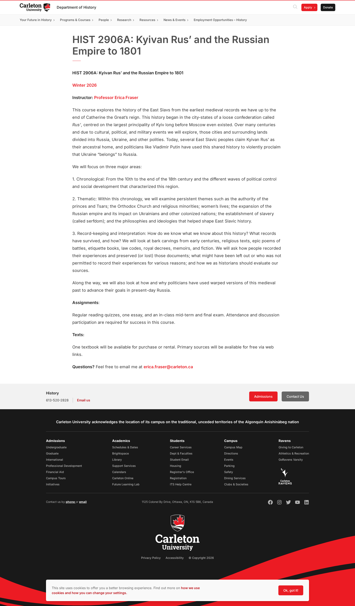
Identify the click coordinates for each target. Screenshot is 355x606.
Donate (328, 7)
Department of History (76, 7)
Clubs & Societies (236, 484)
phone (71, 501)
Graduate (52, 453)
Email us (83, 400)
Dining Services (235, 478)
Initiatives (53, 484)
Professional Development (64, 465)
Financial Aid (55, 472)
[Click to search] (295, 7)
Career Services (181, 447)
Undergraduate (56, 447)
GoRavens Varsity (291, 459)
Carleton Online (122, 478)
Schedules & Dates (125, 447)
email (83, 501)
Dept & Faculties (181, 453)
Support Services (124, 465)
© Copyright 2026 (201, 557)
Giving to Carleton (291, 447)
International (54, 459)
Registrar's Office (182, 472)
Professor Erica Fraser (116, 97)
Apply (308, 7)
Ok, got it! (290, 590)
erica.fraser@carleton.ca (168, 366)
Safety (228, 472)
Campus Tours (56, 478)
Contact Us (295, 396)
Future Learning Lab (125, 484)
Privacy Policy (151, 557)
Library (117, 459)
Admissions (263, 396)
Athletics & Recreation (294, 453)
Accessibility (175, 557)
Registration (178, 478)
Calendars (119, 472)
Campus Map (233, 447)
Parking (229, 465)
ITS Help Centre (180, 484)
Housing (175, 465)
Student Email (179, 459)
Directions (231, 453)
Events (228, 459)
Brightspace (120, 453)
